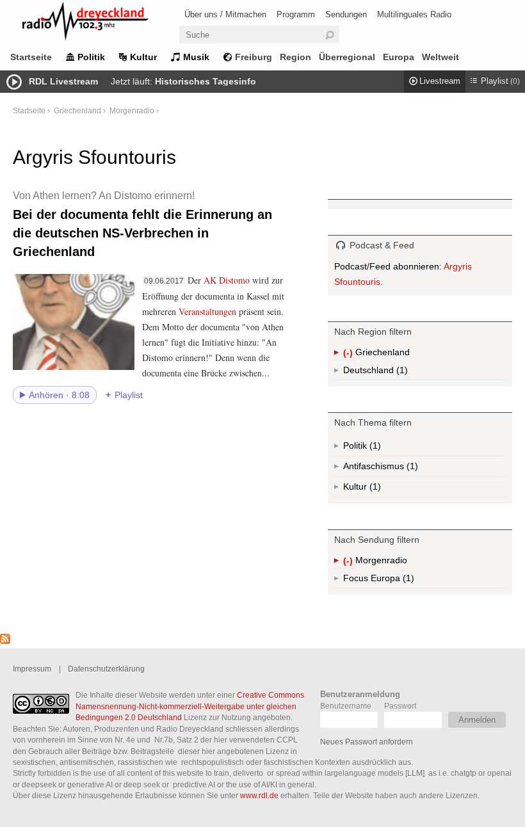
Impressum (32, 668)
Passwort (400, 706)
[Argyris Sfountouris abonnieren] (5, 641)
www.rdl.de (259, 795)
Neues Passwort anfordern (366, 741)
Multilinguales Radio (414, 14)
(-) (349, 353)
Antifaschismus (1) (411, 469)
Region (295, 57)
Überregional (347, 57)
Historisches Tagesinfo (205, 81)
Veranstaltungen (207, 311)
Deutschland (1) (400, 372)
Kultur (143, 57)
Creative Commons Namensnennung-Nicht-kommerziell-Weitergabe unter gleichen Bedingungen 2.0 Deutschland (190, 706)
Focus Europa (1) (393, 580)
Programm (296, 14)
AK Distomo (227, 280)
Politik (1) (374, 448)
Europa (398, 57)
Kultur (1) (374, 489)
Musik (196, 57)
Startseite (31, 57)
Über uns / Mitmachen (225, 14)
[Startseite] (102, 23)
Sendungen (346, 14)
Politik (91, 57)
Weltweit (440, 57)
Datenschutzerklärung (106, 668)
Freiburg (253, 57)
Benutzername (345, 706)
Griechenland (77, 110)
